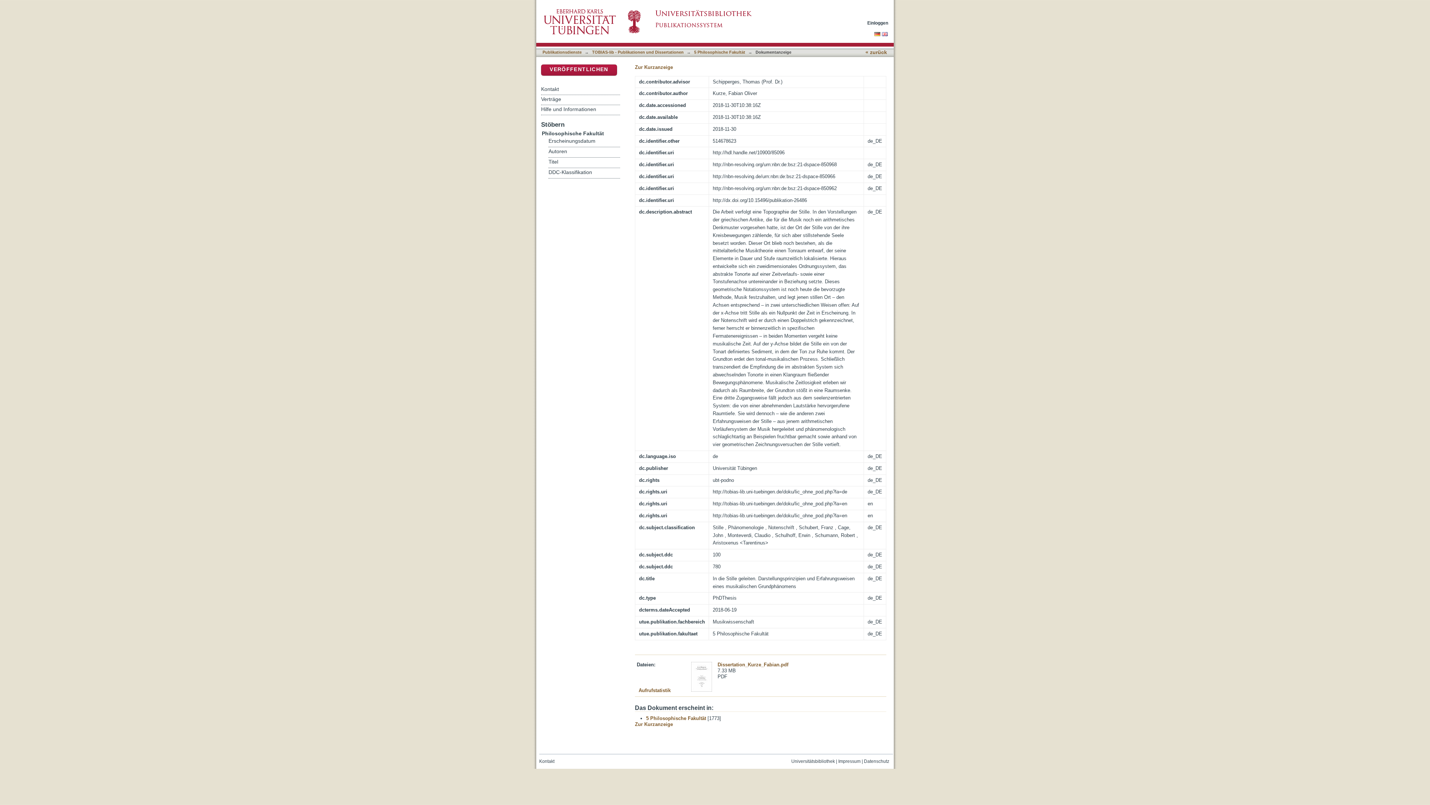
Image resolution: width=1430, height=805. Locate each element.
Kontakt (550, 89)
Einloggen (877, 22)
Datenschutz (876, 761)
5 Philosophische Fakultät (719, 52)
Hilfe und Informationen (568, 109)
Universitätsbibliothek (813, 761)
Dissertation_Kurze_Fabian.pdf (753, 664)
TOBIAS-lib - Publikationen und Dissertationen (638, 52)
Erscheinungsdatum (572, 141)
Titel (553, 162)
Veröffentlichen (579, 69)
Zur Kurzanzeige (654, 67)
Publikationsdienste (562, 52)
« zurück (876, 52)
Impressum (849, 761)
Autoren (558, 151)
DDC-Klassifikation (570, 172)
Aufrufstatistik (655, 690)
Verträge (551, 99)
